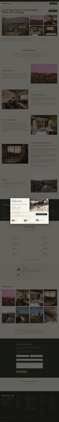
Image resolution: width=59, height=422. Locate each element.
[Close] (47, 199)
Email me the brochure (41, 214)
